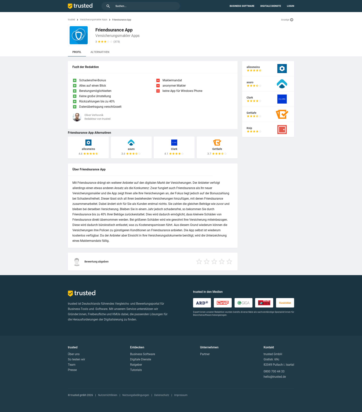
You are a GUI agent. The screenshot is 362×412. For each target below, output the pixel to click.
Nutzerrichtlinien (107, 395)
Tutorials (136, 370)
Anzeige (285, 19)
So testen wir (76, 359)
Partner (205, 354)
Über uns (74, 354)
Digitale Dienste (270, 6)
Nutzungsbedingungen (135, 395)
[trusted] (80, 6)
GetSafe (217, 148)
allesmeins (88, 148)
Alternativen (99, 51)
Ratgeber (136, 364)
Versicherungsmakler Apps (93, 19)
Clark (174, 148)
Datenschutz (161, 395)
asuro (131, 148)
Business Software (242, 6)
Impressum (180, 395)
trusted (71, 19)
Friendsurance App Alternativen (89, 132)
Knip (249, 128)
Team (71, 364)
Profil (76, 51)
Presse (72, 370)
